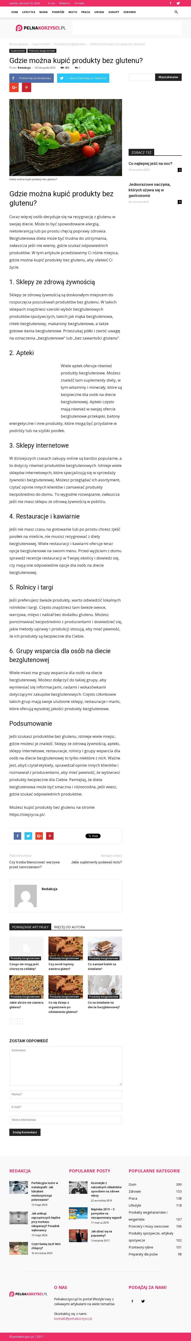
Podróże (58, 12)
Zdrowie (129, 12)
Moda (43, 12)
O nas (51, 3)
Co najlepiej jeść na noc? (150, 163)
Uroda (99, 12)
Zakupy (113, 12)
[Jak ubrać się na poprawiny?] (78, 1235)
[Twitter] (178, 3)
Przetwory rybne (141, 1247)
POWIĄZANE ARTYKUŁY (30, 927)
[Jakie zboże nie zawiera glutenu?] (26, 987)
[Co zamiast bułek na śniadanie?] (105, 948)
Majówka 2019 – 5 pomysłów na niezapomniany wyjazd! (106, 1213)
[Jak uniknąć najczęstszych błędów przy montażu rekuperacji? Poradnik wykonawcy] (18, 1217)
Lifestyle (28, 12)
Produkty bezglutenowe (42, 50)
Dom (14, 12)
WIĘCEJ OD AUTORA (69, 927)
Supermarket (18, 50)
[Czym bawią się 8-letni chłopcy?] (18, 1248)
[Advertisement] (126, 28)
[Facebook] (170, 3)
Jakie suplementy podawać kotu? (96, 862)
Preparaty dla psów (143, 1254)
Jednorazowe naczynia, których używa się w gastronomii (150, 190)
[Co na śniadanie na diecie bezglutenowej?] (105, 987)
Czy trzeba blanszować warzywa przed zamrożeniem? (34, 864)
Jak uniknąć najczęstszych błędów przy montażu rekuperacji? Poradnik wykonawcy (45, 1222)
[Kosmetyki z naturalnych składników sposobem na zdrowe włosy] (78, 1187)
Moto (72, 12)
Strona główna (18, 44)
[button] (176, 12)
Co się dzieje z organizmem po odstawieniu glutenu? (63, 1007)
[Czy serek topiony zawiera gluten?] (65, 948)
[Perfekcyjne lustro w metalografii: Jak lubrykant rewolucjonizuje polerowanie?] (18, 1187)
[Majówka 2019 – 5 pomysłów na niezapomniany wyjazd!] (78, 1213)
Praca (85, 12)
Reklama (64, 3)
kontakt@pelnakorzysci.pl (73, 1318)
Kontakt (79, 3)
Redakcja (24, 67)
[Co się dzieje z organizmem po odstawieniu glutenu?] (65, 987)
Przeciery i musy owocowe (149, 1226)
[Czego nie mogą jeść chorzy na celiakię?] (26, 948)
